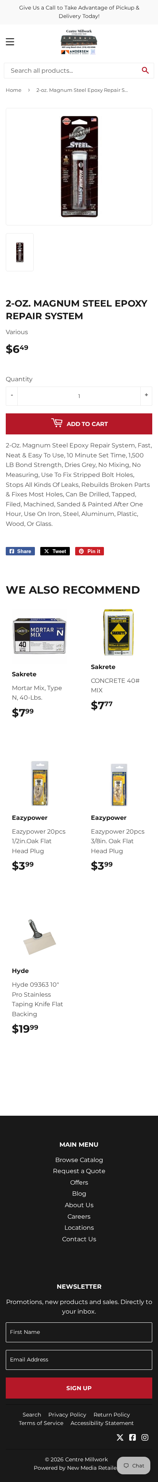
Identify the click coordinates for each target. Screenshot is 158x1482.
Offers (79, 1182)
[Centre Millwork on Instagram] (145, 1438)
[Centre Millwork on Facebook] (132, 1438)
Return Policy (112, 1415)
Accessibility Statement (102, 1423)
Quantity (19, 379)
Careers (79, 1216)
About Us (79, 1205)
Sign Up (79, 1388)
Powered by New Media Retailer (76, 1468)
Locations (79, 1227)
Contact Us (79, 1239)
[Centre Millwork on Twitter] (120, 1438)
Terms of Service (41, 1423)
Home (13, 90)
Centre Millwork (86, 1459)
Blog (79, 1193)
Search (32, 1415)
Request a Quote (79, 1171)
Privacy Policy (67, 1415)
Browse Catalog (79, 1160)
